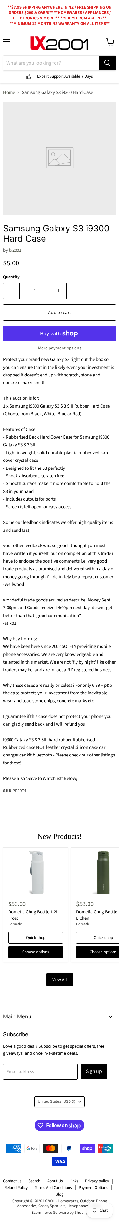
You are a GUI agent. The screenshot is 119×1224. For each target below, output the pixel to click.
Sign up (94, 1071)
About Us (55, 1181)
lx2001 (15, 250)
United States (56, 1101)
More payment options (59, 348)
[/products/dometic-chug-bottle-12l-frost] (35, 872)
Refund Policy (16, 1188)
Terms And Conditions (53, 1188)
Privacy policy (97, 1181)
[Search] (107, 63)
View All (59, 979)
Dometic (15, 924)
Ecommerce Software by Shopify (59, 1212)
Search (34, 1181)
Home (9, 92)
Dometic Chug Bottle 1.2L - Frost (34, 915)
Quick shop (35, 937)
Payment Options (93, 1188)
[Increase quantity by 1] (58, 291)
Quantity (11, 277)
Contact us (12, 1181)
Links (73, 1181)
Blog (59, 1194)
